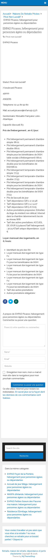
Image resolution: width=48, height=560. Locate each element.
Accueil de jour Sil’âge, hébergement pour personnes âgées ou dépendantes (24, 487)
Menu (4, 3)
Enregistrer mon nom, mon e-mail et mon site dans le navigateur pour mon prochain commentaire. (22, 375)
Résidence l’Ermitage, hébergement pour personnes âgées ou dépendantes (24, 514)
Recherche (24, 456)
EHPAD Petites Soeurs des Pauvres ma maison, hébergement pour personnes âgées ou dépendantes (24, 504)
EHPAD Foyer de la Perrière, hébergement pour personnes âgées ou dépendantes (24, 477)
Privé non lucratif (14, 37)
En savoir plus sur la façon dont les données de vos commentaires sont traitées (24, 395)
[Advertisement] (22, 63)
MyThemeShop (28, 556)
